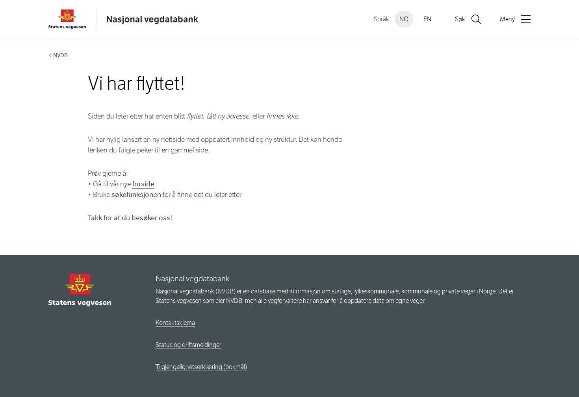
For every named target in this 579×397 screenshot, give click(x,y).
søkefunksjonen (137, 194)
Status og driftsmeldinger (188, 345)
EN (427, 19)
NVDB (60, 55)
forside (143, 184)
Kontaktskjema (175, 323)
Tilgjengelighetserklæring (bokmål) (201, 367)
